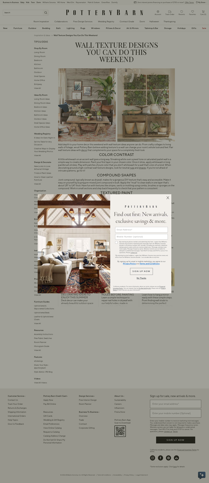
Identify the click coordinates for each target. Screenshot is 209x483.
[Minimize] (167, 197)
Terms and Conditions (150, 263)
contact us (134, 252)
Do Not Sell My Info (145, 288)
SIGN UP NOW (141, 271)
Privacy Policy (129, 263)
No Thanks (141, 278)
